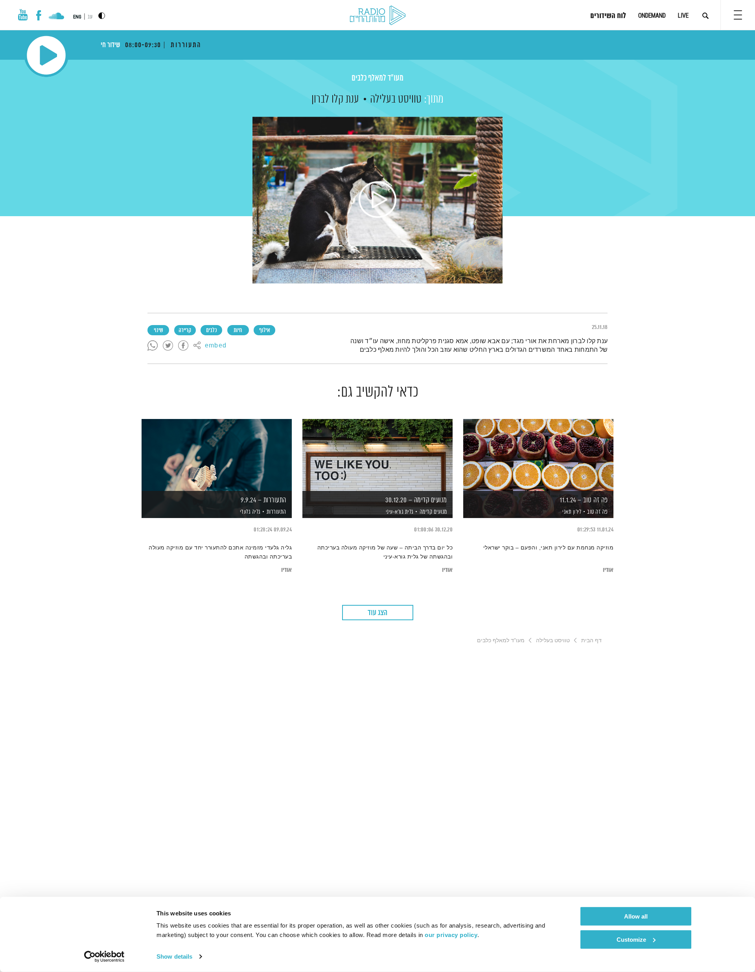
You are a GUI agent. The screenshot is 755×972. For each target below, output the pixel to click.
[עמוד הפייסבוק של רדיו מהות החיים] (38, 15)
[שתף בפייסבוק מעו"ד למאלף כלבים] (183, 345)
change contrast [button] (101, 15)
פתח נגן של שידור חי (46, 55)
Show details (174, 956)
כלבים (211, 330)
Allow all (636, 916)
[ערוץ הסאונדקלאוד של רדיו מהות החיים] (56, 16)
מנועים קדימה (433, 512)
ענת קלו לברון (335, 99)
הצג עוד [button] (377, 612)
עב (90, 17)
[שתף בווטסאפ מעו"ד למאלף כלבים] (152, 345)
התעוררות (276, 512)
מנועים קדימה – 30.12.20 (416, 500)
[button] (738, 15)
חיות (238, 330)
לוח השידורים (608, 16)
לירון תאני (571, 512)
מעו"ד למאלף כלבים (377, 78)
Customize (631, 939)
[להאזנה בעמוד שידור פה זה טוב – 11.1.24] (538, 455)
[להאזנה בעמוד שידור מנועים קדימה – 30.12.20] (377, 455)
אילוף (264, 330)
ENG (77, 17)
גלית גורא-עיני (399, 512)
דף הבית (591, 640)
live (683, 15)
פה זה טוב (597, 512)
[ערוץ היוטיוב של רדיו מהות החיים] (23, 14)
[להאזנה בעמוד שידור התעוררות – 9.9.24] (217, 455)
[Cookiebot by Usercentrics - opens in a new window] (104, 957)
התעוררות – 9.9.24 (263, 500)
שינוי (158, 330)
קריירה (185, 330)
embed (215, 345)
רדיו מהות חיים (378, 16)
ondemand (652, 15)
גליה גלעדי (249, 512)
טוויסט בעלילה (396, 99)
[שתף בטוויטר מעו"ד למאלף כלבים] (168, 345)
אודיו (608, 570)
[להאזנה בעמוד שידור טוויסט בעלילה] (377, 200)
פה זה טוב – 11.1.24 (584, 500)
